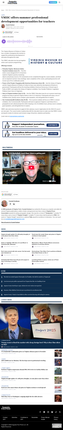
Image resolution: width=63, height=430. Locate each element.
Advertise (14, 417)
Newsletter (35, 417)
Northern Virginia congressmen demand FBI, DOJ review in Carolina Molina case (24, 369)
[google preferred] (8, 32)
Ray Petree (3, 362)
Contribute (53, 2)
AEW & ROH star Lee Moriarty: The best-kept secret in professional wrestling (23, 360)
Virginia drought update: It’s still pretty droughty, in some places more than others (25, 378)
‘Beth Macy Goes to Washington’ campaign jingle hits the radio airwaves (21, 396)
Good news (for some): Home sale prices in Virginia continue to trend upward (23, 387)
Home (2, 10)
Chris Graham (7, 238)
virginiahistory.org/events (17, 116)
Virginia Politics (6, 340)
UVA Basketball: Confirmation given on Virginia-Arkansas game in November (23, 351)
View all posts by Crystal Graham (10, 222)
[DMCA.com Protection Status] (57, 425)
